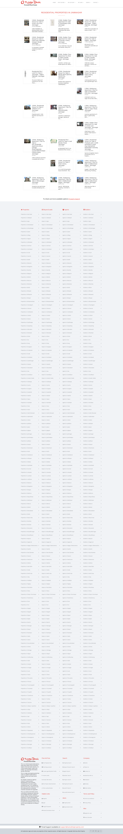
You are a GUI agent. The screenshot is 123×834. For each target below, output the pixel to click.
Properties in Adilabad (26, 217)
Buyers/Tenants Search (69, 767)
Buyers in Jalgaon (46, 430)
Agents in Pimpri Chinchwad (69, 594)
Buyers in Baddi (45, 259)
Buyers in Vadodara (46, 713)
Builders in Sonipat (88, 664)
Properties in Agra (25, 221)
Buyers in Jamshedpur (47, 437)
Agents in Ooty (66, 577)
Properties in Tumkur (26, 699)
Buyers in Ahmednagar (47, 228)
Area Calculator (88, 817)
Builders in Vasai (87, 723)
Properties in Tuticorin (26, 702)
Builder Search (67, 775)
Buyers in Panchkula (46, 587)
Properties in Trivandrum (27, 695)
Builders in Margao (88, 489)
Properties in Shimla (26, 646)
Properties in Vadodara (26, 713)
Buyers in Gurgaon (46, 388)
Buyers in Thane (46, 674)
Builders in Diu (87, 339)
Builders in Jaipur (87, 427)
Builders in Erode (87, 353)
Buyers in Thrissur (46, 681)
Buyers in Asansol (46, 256)
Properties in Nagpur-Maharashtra (29, 545)
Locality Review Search (69, 792)
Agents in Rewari (67, 629)
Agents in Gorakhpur (67, 374)
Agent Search (66, 771)
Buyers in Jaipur (45, 427)
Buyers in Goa (45, 371)
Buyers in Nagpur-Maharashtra (49, 545)
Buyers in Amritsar (46, 245)
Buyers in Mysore (46, 538)
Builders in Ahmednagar (89, 228)
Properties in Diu (25, 339)
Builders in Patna (87, 591)
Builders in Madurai (88, 482)
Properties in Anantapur (26, 249)
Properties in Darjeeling (26, 326)
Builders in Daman (87, 319)
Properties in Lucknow (26, 475)
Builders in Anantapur (88, 249)
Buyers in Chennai (46, 308)
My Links (80, 2)
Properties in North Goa (26, 573)
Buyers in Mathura (46, 493)
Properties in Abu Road (26, 214)
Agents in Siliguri (67, 653)
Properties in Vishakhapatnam (28, 734)
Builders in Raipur (87, 615)
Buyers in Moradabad (47, 510)
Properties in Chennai (26, 308)
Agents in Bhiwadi (67, 291)
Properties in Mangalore (26, 486)
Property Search (67, 763)
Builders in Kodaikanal (88, 455)
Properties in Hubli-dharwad (28, 413)
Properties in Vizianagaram (27, 737)
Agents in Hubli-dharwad (69, 413)
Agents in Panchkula (67, 587)
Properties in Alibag (25, 235)
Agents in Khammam (68, 448)
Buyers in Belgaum (46, 273)
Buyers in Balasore (46, 263)
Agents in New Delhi (67, 566)
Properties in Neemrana (26, 559)
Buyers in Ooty (45, 577)
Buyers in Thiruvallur (47, 678)
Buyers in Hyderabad (47, 416)
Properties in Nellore (26, 563)
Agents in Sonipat (67, 664)
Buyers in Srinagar (46, 667)
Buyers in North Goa (46, 573)
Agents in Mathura (67, 493)
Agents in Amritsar (67, 245)
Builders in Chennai (88, 308)
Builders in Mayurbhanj (89, 496)
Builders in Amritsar (88, 245)
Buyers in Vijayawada (47, 730)
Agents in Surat (66, 671)
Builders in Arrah (87, 252)
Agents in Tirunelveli (67, 688)
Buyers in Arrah (45, 252)
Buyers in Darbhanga (47, 322)
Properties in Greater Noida (27, 378)
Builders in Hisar (87, 406)
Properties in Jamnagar (26, 434)
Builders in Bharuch (88, 280)
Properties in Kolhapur (26, 458)
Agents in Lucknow (67, 475)
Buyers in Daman (46, 319)
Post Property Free (46, 763)
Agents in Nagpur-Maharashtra (70, 545)
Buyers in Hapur (46, 399)
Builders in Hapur (87, 399)
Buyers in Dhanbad (46, 332)
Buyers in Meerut (46, 503)
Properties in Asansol (26, 256)
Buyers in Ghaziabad (47, 367)
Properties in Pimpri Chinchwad (28, 594)
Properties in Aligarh (26, 238)
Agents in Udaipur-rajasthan (69, 706)
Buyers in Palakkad (46, 580)
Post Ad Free (61, 2)
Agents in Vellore (67, 727)
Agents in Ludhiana (67, 479)
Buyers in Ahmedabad (47, 224)
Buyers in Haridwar (46, 402)
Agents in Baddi (66, 259)
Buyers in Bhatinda (46, 284)
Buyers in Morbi (45, 514)
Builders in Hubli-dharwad (89, 413)
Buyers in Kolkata (46, 462)
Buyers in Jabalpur (46, 423)
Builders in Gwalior (88, 395)
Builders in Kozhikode (88, 465)
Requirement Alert (68, 807)
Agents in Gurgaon (67, 388)
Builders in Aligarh (87, 238)
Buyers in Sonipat (46, 664)
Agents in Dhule (66, 336)
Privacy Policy (87, 802)
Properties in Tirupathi (26, 692)
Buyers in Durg (45, 343)
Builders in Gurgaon (88, 388)
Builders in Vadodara (88, 713)
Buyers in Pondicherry (47, 598)
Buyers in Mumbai (46, 521)
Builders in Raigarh (88, 611)
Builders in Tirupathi (88, 692)
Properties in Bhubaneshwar (28, 301)
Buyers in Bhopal (46, 298)
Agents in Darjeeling (67, 326)
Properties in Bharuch (26, 280)
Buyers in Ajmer (45, 231)
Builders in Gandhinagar (89, 360)
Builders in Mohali (87, 507)
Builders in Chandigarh (89, 305)
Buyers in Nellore (46, 563)
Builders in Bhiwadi (88, 291)
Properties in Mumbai (26, 521)
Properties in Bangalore (26, 266)
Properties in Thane (25, 674)
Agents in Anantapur (67, 249)
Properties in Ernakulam (26, 350)
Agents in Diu (66, 339)
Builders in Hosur (87, 409)
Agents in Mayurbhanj (68, 496)
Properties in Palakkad (26, 580)
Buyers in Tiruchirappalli (48, 685)
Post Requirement (47, 767)
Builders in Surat (87, 671)
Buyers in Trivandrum (47, 695)
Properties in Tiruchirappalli (27, 685)
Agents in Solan (66, 660)
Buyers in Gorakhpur (47, 374)
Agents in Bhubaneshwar (69, 301)
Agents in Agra (66, 221)
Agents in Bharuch (67, 280)
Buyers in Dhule (45, 336)
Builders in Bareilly (87, 270)
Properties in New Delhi (26, 566)
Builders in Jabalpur (88, 423)
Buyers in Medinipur (47, 500)
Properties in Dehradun (26, 329)
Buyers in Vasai (45, 723)
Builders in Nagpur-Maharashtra (91, 545)
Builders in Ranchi (87, 622)
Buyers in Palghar (46, 584)
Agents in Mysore (67, 538)
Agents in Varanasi (67, 720)
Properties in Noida (25, 570)
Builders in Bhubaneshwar (89, 301)
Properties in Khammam (27, 448)
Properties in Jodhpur (26, 441)
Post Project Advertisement (49, 784)
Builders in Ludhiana (88, 479)
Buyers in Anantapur (47, 249)
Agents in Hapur (66, 399)
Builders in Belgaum (88, 273)
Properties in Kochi (25, 451)
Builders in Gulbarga (88, 381)
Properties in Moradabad (27, 510)
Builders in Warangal (88, 744)
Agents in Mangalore (67, 486)
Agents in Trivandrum (68, 695)
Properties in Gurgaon (26, 388)
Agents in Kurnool (67, 468)
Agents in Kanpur (67, 444)
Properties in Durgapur (26, 346)
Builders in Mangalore (88, 486)
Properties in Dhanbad (26, 332)
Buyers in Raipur (46, 615)
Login (43, 802)
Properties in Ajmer (25, 231)
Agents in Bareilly (67, 270)
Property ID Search (68, 784)
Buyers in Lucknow (46, 475)
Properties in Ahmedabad (27, 224)
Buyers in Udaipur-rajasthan (48, 706)
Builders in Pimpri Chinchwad (90, 594)
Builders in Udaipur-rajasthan (90, 706)
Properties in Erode (25, 353)
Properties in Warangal (26, 744)
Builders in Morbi (87, 514)
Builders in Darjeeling (88, 326)
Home (54, 2)
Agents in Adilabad (67, 217)
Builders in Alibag (87, 235)
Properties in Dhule (25, 336)
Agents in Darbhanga (68, 322)
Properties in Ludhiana (26, 479)
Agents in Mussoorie (67, 528)
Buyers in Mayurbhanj (47, 496)
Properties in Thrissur (26, 681)
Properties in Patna (25, 591)
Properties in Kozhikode (26, 465)
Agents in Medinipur (67, 500)
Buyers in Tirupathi (46, 692)
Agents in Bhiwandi (67, 294)
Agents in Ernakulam (67, 350)
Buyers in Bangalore (46, 266)
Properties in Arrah (25, 252)
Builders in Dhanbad (88, 332)
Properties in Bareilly (26, 270)
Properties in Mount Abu (27, 517)
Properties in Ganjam (26, 364)
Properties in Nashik (26, 549)
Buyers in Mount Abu (47, 517)
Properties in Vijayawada (27, 730)
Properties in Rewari (26, 629)
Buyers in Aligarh (46, 238)
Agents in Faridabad (67, 357)
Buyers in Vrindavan (46, 740)
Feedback (86, 779)
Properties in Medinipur (26, 500)
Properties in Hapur (25, 399)
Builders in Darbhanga (88, 322)
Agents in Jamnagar (67, 434)
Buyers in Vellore (46, 727)
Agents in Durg (66, 343)
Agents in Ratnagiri (67, 625)
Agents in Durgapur (67, 346)
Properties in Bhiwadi (26, 291)
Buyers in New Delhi (46, 566)
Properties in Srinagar (26, 667)
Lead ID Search (67, 788)
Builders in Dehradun (88, 329)
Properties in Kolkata (26, 462)
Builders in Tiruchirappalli (89, 685)
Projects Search (67, 779)
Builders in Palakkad (88, 580)
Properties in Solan (25, 660)
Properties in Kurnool (26, 468)
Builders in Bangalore (88, 266)
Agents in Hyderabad (68, 416)
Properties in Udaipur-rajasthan (28, 706)
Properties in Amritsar (26, 245)
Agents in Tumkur (67, 699)
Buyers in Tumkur (46, 699)
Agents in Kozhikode (67, 465)
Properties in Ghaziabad (26, 367)
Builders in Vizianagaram (89, 737)
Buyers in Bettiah (46, 277)
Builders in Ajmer (87, 231)
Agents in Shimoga (67, 650)
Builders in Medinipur (88, 500)
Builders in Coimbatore (88, 312)
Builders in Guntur (87, 385)
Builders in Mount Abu (88, 517)
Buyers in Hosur (45, 409)
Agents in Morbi (66, 514)
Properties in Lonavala (26, 472)
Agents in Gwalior (67, 395)
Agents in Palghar (67, 584)
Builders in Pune (87, 601)
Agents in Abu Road (67, 214)
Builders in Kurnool (88, 468)
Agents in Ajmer (66, 231)
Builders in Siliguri (87, 653)
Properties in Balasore (26, 263)
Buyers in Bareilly (46, 270)
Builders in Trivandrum (89, 695)
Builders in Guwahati (88, 392)
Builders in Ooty (87, 577)
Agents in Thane (66, 674)
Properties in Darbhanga (27, 322)
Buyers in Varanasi (46, 720)
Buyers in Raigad (46, 608)
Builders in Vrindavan (88, 740)
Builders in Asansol (88, 256)
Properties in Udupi (25, 709)
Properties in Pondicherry (27, 598)
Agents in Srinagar (67, 667)
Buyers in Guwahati (46, 392)
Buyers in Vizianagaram (47, 737)
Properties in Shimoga (26, 650)
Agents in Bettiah (67, 277)
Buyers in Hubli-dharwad (48, 413)
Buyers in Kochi (45, 451)
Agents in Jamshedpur (68, 437)
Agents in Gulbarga (67, 381)
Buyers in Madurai (46, 482)
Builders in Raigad (87, 608)
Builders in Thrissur (88, 681)
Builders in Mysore (87, 538)
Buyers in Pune (45, 601)
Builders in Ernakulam (88, 350)
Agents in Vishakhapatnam (69, 734)
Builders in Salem (87, 636)
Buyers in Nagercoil (46, 542)
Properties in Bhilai (25, 287)
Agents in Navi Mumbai (68, 552)
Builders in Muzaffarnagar (89, 531)
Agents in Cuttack (67, 315)
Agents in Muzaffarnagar (68, 531)
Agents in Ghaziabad (67, 367)
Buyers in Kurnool (46, 468)
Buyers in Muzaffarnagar (48, 531)
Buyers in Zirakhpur (46, 747)
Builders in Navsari (88, 556)
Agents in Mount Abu (68, 517)
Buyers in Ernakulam (47, 350)
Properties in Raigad (26, 608)
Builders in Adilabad (88, 217)
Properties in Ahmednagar (27, 228)
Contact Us (87, 771)
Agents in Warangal (67, 744)
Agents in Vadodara (67, 713)
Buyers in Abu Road (46, 214)
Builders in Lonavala (88, 472)
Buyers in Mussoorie (47, 528)
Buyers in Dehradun (46, 329)
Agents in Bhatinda (67, 284)
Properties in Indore (25, 420)
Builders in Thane (87, 674)
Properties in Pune (25, 601)
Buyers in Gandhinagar (47, 360)
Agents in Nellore (67, 563)
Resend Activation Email (49, 810)
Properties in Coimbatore (27, 312)
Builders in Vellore (87, 727)
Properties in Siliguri (26, 653)
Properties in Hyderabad (27, 416)
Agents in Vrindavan (67, 740)
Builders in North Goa (88, 573)
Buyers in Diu (45, 339)
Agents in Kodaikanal (68, 455)
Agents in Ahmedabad (68, 224)
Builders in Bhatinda (88, 284)
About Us (86, 767)
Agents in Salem (66, 636)
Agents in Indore (66, 420)
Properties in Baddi (25, 259)
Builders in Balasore (88, 263)
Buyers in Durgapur (46, 346)
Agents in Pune (66, 601)
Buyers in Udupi (45, 709)
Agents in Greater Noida (68, 378)
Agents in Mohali (67, 507)
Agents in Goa (66, 371)
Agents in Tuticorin (67, 702)
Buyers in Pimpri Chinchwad (48, 594)
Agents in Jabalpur (67, 423)
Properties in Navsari (26, 556)
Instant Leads (45, 775)
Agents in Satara (66, 639)
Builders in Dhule (87, 336)
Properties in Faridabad (26, 357)
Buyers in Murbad (46, 524)
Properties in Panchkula (26, 587)
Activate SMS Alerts (47, 779)
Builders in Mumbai (88, 521)
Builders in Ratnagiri (88, 625)
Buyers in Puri (45, 604)
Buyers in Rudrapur (46, 632)
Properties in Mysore (26, 538)
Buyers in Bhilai (45, 287)
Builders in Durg (87, 343)
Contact (95, 2)
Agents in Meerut (67, 503)
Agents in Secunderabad (68, 643)
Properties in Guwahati (26, 392)
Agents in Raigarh (67, 611)
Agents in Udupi (66, 709)
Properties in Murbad (26, 524)
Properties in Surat (25, 671)
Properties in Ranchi (26, 622)
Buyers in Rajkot (45, 618)
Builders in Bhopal (87, 298)
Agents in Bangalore (67, 266)
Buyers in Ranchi (46, 622)
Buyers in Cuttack (46, 315)
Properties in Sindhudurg (27, 657)
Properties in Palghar (26, 584)
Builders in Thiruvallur (88, 678)
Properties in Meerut (26, 503)
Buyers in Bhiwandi (46, 294)
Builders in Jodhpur (88, 441)
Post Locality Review (48, 788)
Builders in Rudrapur (88, 632)
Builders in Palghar (88, 584)
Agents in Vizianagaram (68, 737)
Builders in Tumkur (88, 699)
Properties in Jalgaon (26, 430)
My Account (71, 2)
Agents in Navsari (67, 556)
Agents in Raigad (67, 608)
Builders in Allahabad (88, 242)
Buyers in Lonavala (46, 472)
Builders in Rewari (87, 629)
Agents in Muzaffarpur (68, 535)
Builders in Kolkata (87, 462)
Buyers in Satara (46, 639)
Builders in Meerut (87, 503)
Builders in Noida (87, 570)
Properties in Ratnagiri (26, 625)
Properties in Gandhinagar (27, 360)
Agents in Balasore (67, 263)
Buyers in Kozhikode (46, 465)
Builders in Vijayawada (88, 730)
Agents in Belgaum (67, 273)
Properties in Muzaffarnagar (27, 531)
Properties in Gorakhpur (26, 374)
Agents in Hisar (66, 406)
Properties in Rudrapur (26, 632)
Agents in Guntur (67, 385)
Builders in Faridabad (88, 357)
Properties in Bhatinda (26, 284)
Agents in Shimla (67, 646)
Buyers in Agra (45, 221)
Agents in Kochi (66, 451)
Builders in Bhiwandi (88, 294)
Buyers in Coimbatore (47, 312)
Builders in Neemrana (88, 559)
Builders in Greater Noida (89, 378)
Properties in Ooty (25, 577)
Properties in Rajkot (25, 618)
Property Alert (66, 802)
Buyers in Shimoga (46, 650)
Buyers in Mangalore (47, 486)
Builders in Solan (87, 660)
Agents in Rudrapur (67, 632)
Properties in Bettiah (26, 277)
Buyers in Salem (45, 636)
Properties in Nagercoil (26, 542)
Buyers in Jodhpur (46, 441)
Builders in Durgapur (88, 346)
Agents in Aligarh (67, 238)
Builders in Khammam (88, 448)
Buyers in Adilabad (46, 217)
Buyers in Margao (46, 489)
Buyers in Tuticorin (46, 702)
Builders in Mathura (88, 493)
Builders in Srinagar (88, 667)
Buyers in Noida (45, 570)
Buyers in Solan (45, 660)
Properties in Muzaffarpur (27, 535)
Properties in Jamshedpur (27, 437)
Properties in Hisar (25, 406)
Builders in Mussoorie (88, 528)
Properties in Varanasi (26, 720)
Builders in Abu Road (88, 214)
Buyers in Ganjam (46, 364)
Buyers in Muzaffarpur (47, 535)
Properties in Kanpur (26, 444)
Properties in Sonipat (26, 664)
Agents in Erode (66, 353)
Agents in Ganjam (67, 364)
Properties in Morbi (25, 514)
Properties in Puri (25, 604)
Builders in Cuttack (87, 315)
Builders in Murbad (88, 524)
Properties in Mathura (26, 493)
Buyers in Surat (45, 671)
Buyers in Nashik (46, 549)
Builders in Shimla (87, 646)
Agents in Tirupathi (67, 692)
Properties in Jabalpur (26, 423)
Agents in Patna (66, 591)
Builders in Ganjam (88, 364)
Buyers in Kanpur (46, 444)
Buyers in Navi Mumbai (47, 552)
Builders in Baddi (87, 259)
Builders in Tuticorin (88, 702)
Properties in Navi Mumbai (27, 552)
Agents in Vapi (66, 716)
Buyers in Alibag (46, 235)
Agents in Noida (66, 570)
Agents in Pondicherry (68, 598)
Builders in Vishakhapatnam (90, 734)
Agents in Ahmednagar (68, 228)
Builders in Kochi (87, 451)
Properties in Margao (26, 489)
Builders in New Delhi (88, 566)
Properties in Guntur (26, 385)
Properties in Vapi (25, 716)
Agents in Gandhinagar (68, 360)
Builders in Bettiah (87, 277)
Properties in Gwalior (26, 395)
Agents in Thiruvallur (68, 678)
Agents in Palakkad (67, 580)
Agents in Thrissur (67, 681)
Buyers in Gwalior (46, 395)
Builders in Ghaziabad (88, 367)
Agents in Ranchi (67, 622)
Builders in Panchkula (88, 587)
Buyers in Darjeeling (46, 326)
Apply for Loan (88, 813)
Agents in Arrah (66, 252)
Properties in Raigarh (26, 611)
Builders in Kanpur (87, 444)
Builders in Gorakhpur (88, 374)
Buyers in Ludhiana (46, 479)
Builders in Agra (87, 221)
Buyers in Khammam (47, 448)
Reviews (86, 784)
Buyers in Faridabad (46, 357)
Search (88, 2)
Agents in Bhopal (67, 298)
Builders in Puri (87, 604)
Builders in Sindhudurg (89, 657)
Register (45, 798)
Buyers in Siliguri (46, 653)
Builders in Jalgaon (87, 430)
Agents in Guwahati (67, 392)
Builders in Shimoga (88, 650)
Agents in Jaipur (66, 427)
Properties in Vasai (25, 723)
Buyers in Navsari (46, 556)
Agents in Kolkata (67, 462)
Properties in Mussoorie (26, 528)
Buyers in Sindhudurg (47, 657)
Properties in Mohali (26, 507)
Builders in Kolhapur (88, 458)
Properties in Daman (26, 319)
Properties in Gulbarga (26, 381)
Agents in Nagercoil (67, 542)
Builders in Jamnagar (88, 434)
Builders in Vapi (87, 716)
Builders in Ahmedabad (89, 224)
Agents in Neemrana (67, 559)
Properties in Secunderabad (27, 643)
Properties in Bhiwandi (26, 294)
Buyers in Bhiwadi (46, 291)
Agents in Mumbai (67, 521)
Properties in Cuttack (26, 315)
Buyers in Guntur (46, 385)
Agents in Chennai (67, 308)
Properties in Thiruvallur (27, 678)
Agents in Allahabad (67, 242)
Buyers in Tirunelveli (47, 688)
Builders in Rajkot (87, 618)
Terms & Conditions (89, 798)
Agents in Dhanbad (67, 332)
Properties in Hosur (25, 409)
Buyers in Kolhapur (46, 458)
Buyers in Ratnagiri (46, 625)
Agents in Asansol (67, 256)
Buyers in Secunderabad (48, 643)
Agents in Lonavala (67, 472)
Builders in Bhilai (87, 287)
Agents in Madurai (67, 482)
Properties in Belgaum (26, 273)
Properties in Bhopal (26, 298)
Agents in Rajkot (66, 618)
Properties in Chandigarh (27, 305)
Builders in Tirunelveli (88, 688)
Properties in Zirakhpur (26, 747)
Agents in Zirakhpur (67, 747)
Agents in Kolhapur (67, 458)
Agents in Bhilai (66, 287)
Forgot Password (47, 806)
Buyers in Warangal (46, 744)
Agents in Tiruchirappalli (68, 685)
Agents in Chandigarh (68, 305)
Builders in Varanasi (88, 720)
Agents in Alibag (66, 235)
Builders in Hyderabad (88, 416)
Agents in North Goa (67, 573)
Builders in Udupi (87, 709)
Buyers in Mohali (46, 507)
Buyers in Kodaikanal (47, 455)
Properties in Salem (25, 636)
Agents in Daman (67, 319)
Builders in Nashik (87, 549)
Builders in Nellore (87, 563)
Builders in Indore (87, 420)
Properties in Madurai (26, 482)
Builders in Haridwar (88, 402)
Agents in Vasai (66, 723)
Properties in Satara (25, 639)
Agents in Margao (67, 489)
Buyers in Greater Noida (47, 378)
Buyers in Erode (45, 353)
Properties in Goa (25, 371)
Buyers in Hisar (45, 406)
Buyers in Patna (45, 591)
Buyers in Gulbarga (46, 381)
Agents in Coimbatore (68, 312)
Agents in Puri (66, 604)
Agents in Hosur (66, 409)
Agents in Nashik (67, 549)
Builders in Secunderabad (89, 643)
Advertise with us (88, 775)
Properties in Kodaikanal (27, 455)
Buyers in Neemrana (47, 559)
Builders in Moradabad (88, 510)
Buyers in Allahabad (46, 242)
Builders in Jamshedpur (89, 437)
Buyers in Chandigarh (47, 305)
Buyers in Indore (46, 420)
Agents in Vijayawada (68, 730)
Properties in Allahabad (26, 242)
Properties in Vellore (26, 727)
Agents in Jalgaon (67, 430)
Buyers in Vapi (45, 716)
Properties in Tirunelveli (26, 688)
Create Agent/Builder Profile (49, 771)
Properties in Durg (25, 343)
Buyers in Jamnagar (46, 434)
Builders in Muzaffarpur (89, 535)
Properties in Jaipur (25, 427)
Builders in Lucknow (88, 475)
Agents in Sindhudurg (68, 657)
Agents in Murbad (67, 524)
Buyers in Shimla (46, 646)
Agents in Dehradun (67, 329)
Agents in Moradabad (68, 510)
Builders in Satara (87, 639)
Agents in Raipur (67, 615)
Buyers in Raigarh (46, 611)
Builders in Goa (87, 371)
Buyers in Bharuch (46, 280)
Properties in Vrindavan (26, 740)
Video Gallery (87, 788)
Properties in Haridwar (26, 402)
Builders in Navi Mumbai (89, 552)
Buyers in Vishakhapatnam (48, 734)
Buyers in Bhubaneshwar (48, 301)
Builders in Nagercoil (88, 542)
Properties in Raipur (26, 615)
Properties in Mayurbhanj (27, 496)
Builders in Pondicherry (89, 598)
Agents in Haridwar (67, 402)
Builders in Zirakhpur (88, 747)
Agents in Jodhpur (67, 441)
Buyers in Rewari (46, 629)
